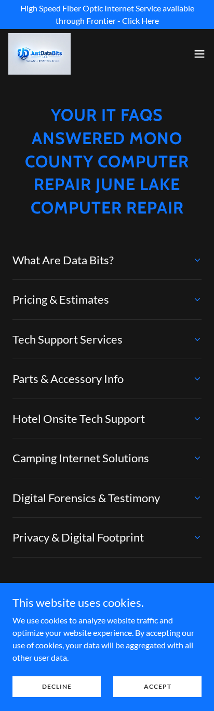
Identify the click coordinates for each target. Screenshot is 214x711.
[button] (199, 54)
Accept (157, 686)
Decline (57, 686)
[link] (39, 54)
